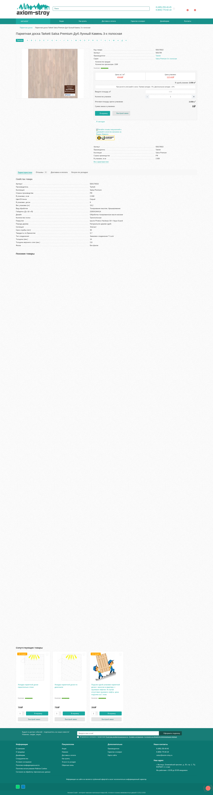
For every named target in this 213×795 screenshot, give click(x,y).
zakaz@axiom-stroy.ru (164, 755)
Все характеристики (101, 162)
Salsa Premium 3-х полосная (166, 59)
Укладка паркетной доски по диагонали (66, 686)
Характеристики (25, 172)
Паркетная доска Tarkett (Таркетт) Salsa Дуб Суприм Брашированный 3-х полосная (50, 420)
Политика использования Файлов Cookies (31, 769)
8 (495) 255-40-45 (163, 7)
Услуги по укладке (79, 172)
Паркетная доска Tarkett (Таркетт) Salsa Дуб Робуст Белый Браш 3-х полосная (48, 484)
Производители (113, 749)
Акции (61, 21)
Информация (22, 744)
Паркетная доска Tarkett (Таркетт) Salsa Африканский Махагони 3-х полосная (48, 549)
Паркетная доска (26, 28)
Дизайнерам (164, 21)
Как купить (83, 21)
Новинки (65, 752)
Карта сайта (112, 755)
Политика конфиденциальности (27, 765)
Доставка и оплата (109, 21)
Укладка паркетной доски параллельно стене (28, 686)
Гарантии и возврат (138, 21)
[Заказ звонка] (208, 788)
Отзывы (41, 172)
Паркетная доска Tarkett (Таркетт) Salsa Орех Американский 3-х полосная (47, 613)
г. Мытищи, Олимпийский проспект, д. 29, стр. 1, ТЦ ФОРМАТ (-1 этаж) (175, 766)
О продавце (20, 752)
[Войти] (181, 8)
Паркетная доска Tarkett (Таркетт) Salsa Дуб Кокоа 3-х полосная (43, 355)
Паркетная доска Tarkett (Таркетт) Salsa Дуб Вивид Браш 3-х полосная (45, 291)
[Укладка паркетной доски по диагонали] (70, 667)
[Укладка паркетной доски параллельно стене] (33, 667)
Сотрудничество (22, 759)
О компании (20, 749)
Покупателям (68, 744)
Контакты (187, 21)
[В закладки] (195, 260)
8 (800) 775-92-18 (163, 10)
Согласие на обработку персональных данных (33, 772)
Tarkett (158, 56)
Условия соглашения (23, 762)
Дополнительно (115, 744)
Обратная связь (68, 765)
